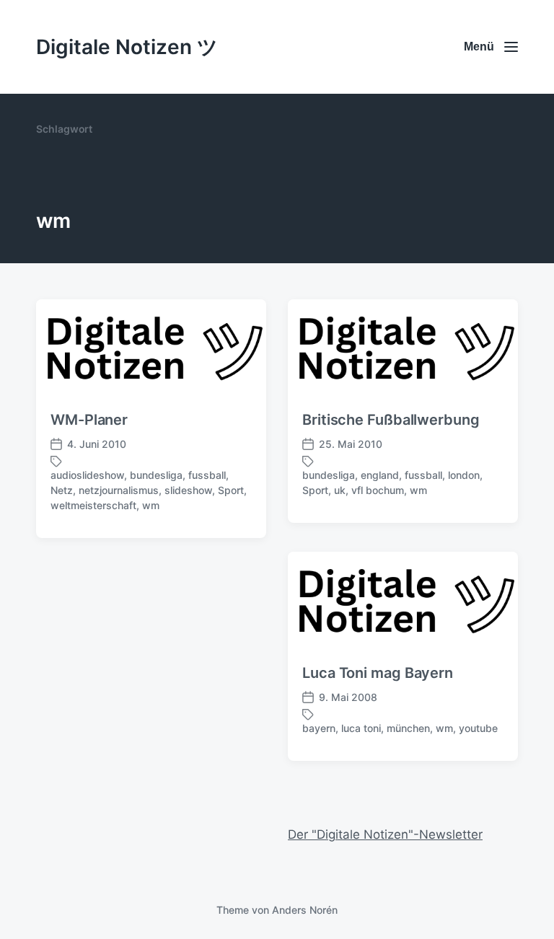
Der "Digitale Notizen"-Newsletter (385, 834)
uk (340, 490)
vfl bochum (377, 490)
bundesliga (156, 475)
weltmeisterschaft (93, 505)
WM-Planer (89, 419)
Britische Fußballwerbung (391, 419)
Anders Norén (305, 910)
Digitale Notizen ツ (127, 47)
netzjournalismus (119, 490)
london (464, 475)
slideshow (188, 490)
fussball (207, 475)
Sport (231, 490)
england (380, 475)
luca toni (361, 728)
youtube (478, 728)
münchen (408, 728)
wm (150, 505)
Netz (61, 490)
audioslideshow (87, 475)
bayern (318, 728)
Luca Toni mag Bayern (377, 673)
